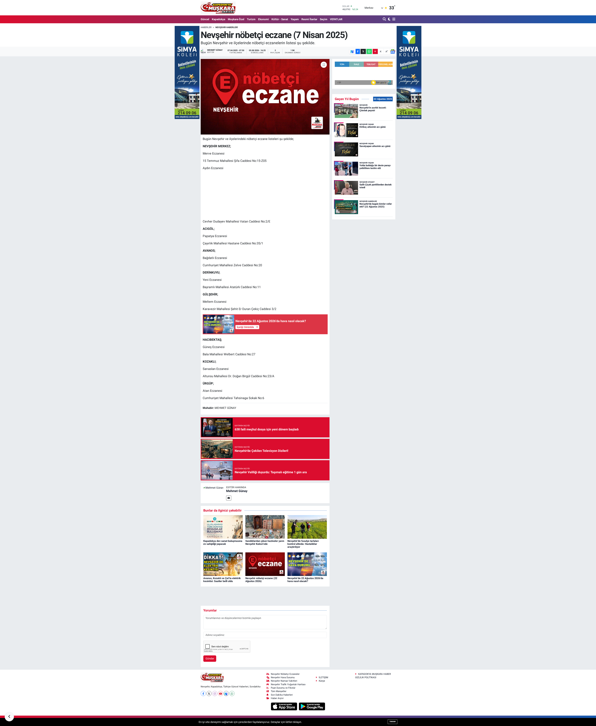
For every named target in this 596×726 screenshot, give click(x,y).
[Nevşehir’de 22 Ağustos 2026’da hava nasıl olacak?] (307, 563)
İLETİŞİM (323, 677)
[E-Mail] (228, 498)
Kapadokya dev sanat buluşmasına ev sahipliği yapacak (222, 542)
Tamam (392, 722)
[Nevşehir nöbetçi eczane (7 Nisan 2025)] (265, 97)
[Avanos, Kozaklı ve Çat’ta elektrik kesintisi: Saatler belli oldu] (223, 563)
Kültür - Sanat (279, 19)
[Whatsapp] (232, 693)
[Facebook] (203, 693)
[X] (209, 693)
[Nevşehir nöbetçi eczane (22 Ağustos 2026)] (265, 563)
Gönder (209, 658)
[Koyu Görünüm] (389, 19)
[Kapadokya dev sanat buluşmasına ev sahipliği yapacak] (223, 526)
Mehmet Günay (236, 491)
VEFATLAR (336, 19)
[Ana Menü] (393, 19)
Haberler (206, 27)
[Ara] (385, 19)
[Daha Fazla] (375, 51)
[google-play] (312, 706)
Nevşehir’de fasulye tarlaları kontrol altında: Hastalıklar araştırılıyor (303, 543)
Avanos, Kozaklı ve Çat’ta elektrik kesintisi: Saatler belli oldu (222, 580)
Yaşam (295, 19)
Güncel (205, 19)
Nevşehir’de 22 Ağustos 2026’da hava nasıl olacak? (305, 580)
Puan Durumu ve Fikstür (283, 687)
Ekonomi (263, 19)
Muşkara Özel (236, 19)
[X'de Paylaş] (363, 51)
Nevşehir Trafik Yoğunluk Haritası (288, 684)
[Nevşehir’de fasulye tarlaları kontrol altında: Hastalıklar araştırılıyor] (307, 526)
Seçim (323, 19)
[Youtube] (220, 693)
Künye (322, 680)
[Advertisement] (265, 194)
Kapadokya (218, 19)
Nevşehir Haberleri (226, 27)
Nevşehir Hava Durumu (283, 677)
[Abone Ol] (392, 51)
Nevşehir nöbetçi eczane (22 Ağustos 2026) (261, 580)
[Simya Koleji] (187, 72)
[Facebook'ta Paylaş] (358, 51)
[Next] (226, 693)
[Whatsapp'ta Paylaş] (369, 51)
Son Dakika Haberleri (282, 694)
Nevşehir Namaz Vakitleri (284, 680)
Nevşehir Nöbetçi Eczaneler (285, 674)
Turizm (251, 19)
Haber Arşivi (277, 698)
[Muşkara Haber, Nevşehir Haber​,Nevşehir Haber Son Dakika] (218, 8)
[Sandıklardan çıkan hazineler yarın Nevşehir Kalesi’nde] (265, 526)
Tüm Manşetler (278, 691)
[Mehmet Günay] (213, 487)
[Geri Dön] (9, 716)
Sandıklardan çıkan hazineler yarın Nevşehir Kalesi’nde (264, 542)
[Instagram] (214, 693)
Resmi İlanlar (309, 19)
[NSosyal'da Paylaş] (352, 51)
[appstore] (284, 706)
